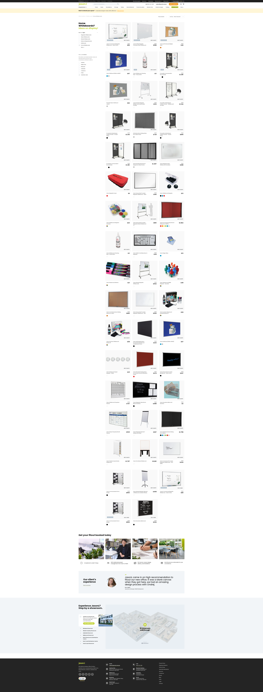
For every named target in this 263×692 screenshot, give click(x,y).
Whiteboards (89, 16)
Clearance (150, 1)
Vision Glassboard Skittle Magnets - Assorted (165, 283)
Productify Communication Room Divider (166, 74)
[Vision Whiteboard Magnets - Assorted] (118, 211)
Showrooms (158, 1)
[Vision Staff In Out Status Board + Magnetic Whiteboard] (145, 241)
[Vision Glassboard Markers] (118, 271)
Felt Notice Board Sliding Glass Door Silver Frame (140, 134)
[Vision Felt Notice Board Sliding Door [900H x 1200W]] (171, 420)
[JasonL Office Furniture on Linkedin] (86, 674)
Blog (160, 677)
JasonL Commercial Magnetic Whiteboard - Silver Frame (113, 44)
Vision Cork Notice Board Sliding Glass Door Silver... (113, 312)
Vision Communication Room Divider (112, 492)
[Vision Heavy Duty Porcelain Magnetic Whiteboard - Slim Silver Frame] (145, 300)
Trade (98, 1)
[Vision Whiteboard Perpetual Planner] (118, 390)
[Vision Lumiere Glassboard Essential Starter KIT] (171, 300)
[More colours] (169, 226)
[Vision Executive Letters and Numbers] (171, 390)
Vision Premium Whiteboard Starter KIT (112, 342)
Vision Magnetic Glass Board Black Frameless (139, 403)
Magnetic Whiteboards (86, 35)
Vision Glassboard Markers (112, 282)
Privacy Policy (162, 663)
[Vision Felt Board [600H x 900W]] (118, 61)
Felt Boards (83, 43)
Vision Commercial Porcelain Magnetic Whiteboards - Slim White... (166, 462)
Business (86, 1)
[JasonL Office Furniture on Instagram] (89, 674)
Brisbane (83, 66)
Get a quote (173, 4)
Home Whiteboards (85, 45)
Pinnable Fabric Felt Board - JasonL (112, 103)
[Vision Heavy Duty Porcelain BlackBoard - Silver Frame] (171, 360)
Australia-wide (84, 74)
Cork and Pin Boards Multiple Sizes (166, 44)
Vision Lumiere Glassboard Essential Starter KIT (166, 312)
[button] (183, 4)
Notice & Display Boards (86, 41)
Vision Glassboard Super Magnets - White (112, 372)
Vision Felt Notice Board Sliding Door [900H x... (167, 432)
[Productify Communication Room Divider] (171, 61)
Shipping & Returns (163, 665)
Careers (161, 683)
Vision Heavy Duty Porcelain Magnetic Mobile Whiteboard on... (139, 224)
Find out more (120, 10)
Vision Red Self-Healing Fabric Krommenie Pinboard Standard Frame (140, 373)
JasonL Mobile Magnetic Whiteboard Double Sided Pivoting (139, 104)
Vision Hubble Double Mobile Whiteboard (112, 461)
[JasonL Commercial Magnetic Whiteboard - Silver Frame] (118, 32)
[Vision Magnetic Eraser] (118, 181)
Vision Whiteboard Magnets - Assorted (113, 223)
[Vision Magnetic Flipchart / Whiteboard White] (145, 420)
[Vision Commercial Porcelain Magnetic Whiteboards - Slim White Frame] (171, 449)
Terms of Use (162, 667)
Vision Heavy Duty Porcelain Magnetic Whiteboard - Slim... (139, 312)
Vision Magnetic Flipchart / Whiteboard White (139, 432)
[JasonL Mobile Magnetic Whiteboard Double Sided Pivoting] (145, 91)
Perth (82, 72)
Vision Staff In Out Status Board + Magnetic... (140, 253)
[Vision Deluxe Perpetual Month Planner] (118, 420)
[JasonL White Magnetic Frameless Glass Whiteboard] (145, 32)
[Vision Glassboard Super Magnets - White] (118, 360)
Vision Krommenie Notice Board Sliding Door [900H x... (167, 223)
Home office (93, 1)
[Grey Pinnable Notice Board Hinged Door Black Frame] (145, 152)
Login (160, 681)
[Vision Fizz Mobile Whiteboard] (145, 449)
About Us (161, 671)
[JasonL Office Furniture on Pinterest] (92, 674)
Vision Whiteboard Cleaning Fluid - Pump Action (139, 74)
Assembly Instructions (164, 669)
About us (144, 1)
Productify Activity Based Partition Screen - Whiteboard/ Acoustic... (167, 104)
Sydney (82, 62)
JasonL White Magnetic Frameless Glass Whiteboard (139, 44)
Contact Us (161, 673)
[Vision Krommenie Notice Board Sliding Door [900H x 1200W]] (171, 211)
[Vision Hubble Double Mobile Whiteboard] (118, 449)
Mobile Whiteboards (85, 39)
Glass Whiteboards (85, 37)
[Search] (117, 4)
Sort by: (171, 16)
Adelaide (83, 68)
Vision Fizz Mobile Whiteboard (139, 461)
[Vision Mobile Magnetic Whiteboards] (145, 271)
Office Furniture (82, 16)
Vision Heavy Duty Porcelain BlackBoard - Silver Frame (166, 372)
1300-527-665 (151, 4)
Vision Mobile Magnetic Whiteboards (138, 283)
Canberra (83, 70)
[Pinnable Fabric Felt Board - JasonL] (118, 91)
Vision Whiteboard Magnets (166, 193)
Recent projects (136, 1)
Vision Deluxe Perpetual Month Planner (113, 432)
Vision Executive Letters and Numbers (166, 403)
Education (103, 1)
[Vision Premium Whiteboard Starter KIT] (118, 330)
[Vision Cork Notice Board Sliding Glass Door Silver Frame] (118, 300)
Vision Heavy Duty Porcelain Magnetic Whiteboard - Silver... (140, 194)
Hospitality (110, 1)
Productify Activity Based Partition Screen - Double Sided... (112, 134)
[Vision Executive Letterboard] (145, 509)
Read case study (86, 585)
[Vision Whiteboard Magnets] (171, 181)
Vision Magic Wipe (164, 253)
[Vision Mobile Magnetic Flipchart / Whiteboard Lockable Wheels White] (145, 480)
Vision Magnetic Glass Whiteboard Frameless (165, 164)
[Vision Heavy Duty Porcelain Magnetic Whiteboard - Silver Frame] (145, 181)
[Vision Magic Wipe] (171, 241)
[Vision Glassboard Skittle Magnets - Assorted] (171, 271)
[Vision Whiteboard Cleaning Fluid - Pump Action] (145, 61)
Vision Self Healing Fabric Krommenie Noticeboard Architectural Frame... (138, 343)
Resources (166, 1)
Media (160, 675)
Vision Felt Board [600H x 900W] (113, 73)
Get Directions (88, 623)
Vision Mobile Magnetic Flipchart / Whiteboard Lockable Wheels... (140, 492)
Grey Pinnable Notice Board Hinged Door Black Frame (139, 164)
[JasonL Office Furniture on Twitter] (80, 674)
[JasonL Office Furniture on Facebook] (83, 674)
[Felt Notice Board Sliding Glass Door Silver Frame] (145, 121)
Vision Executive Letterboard (139, 521)
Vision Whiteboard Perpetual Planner (112, 403)
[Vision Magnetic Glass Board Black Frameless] (145, 390)
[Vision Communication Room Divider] (118, 480)
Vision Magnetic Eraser (111, 193)
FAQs (160, 679)
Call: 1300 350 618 (87, 621)
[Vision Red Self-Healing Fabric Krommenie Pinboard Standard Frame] (145, 360)
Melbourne (83, 64)
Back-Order (180, 488)
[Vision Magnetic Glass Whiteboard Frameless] (171, 152)
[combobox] (106, 4)
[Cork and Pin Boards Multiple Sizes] (171, 32)
